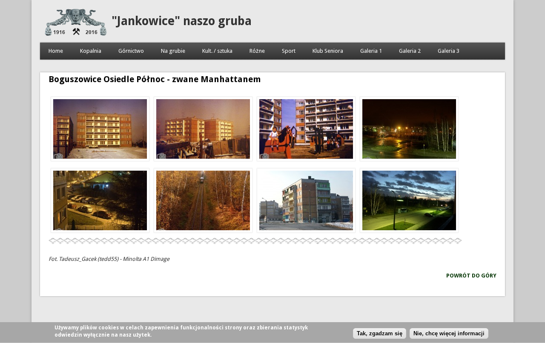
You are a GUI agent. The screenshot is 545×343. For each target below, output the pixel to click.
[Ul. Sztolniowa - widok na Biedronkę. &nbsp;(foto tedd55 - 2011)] (100, 201)
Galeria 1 (371, 51)
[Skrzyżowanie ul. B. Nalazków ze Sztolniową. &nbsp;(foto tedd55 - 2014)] (306, 201)
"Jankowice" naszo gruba (182, 21)
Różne (257, 51)
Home (56, 51)
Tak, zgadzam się (379, 333)
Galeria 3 (448, 51)
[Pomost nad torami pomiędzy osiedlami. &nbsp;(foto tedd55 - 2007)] (409, 130)
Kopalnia (90, 51)
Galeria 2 (410, 51)
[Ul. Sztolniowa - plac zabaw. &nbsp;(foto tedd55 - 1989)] (306, 130)
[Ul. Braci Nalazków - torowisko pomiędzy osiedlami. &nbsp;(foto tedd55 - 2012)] (203, 201)
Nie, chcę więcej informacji (449, 333)
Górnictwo (131, 51)
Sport (288, 51)
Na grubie (173, 51)
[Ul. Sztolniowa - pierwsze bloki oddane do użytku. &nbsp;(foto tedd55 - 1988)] (100, 130)
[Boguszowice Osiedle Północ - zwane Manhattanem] (409, 201)
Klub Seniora (328, 51)
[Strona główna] (75, 34)
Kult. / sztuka (217, 51)
